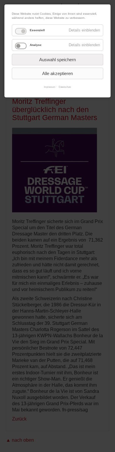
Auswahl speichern (57, 59)
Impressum (49, 87)
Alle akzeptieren (57, 73)
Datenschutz (65, 87)
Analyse (36, 44)
